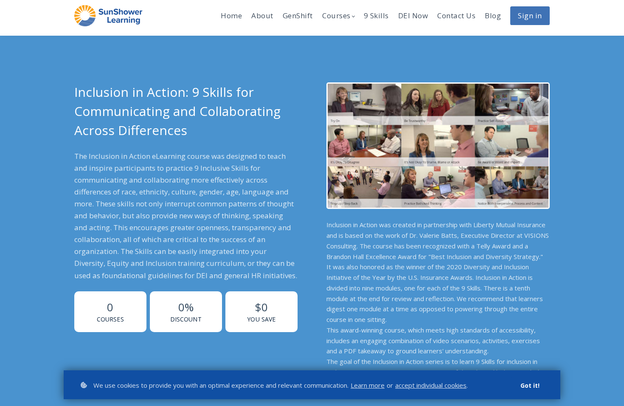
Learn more (368, 385)
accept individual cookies (431, 385)
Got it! (530, 385)
